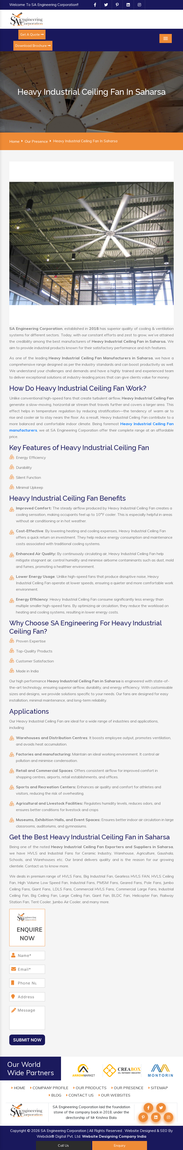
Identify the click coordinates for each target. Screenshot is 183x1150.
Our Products (91, 1087)
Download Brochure (31, 45)
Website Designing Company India (114, 1136)
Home (14, 141)
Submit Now (27, 1039)
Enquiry (119, 1145)
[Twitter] (104, 4)
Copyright (18, 1130)
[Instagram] (137, 4)
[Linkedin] (126, 4)
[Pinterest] (115, 4)
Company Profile (50, 1087)
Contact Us (81, 1095)
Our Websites (115, 1095)
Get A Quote (30, 34)
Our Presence (36, 141)
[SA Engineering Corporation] (27, 18)
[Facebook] (93, 4)
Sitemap (159, 1087)
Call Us (63, 1145)
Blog (55, 1095)
